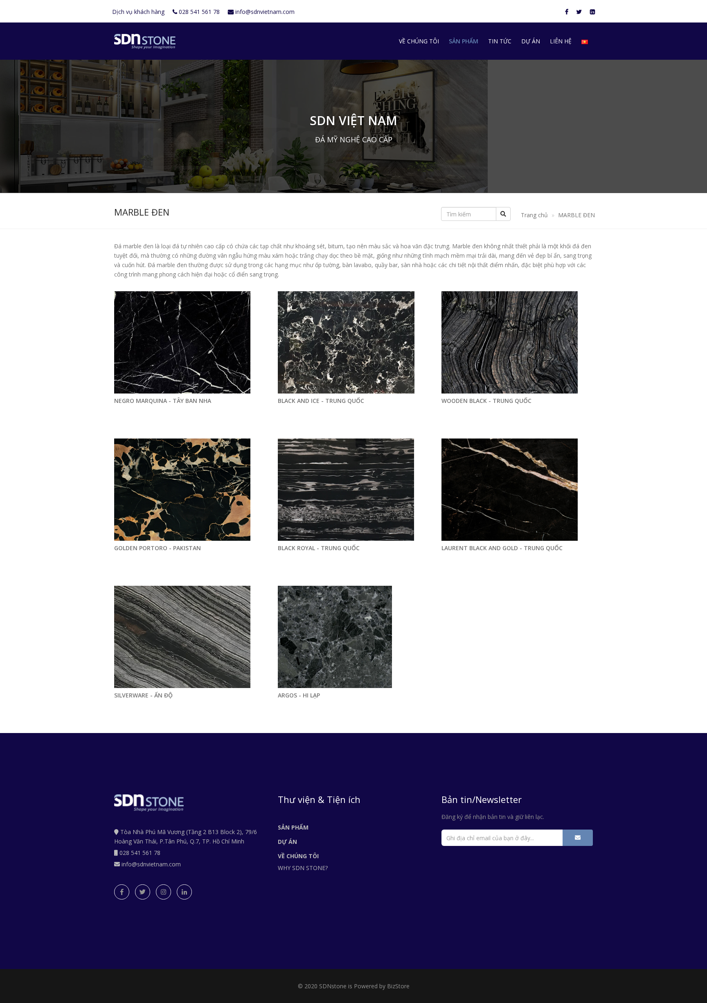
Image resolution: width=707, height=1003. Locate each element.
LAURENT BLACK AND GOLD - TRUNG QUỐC (502, 548)
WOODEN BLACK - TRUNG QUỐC (486, 401)
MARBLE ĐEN (576, 215)
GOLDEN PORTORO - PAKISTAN (157, 548)
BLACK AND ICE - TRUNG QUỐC (321, 401)
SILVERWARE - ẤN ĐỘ (143, 695)
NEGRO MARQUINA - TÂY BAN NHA (162, 401)
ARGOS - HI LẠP (299, 695)
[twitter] (142, 892)
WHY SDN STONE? (303, 868)
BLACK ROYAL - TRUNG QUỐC (319, 548)
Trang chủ (534, 215)
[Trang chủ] (145, 41)
